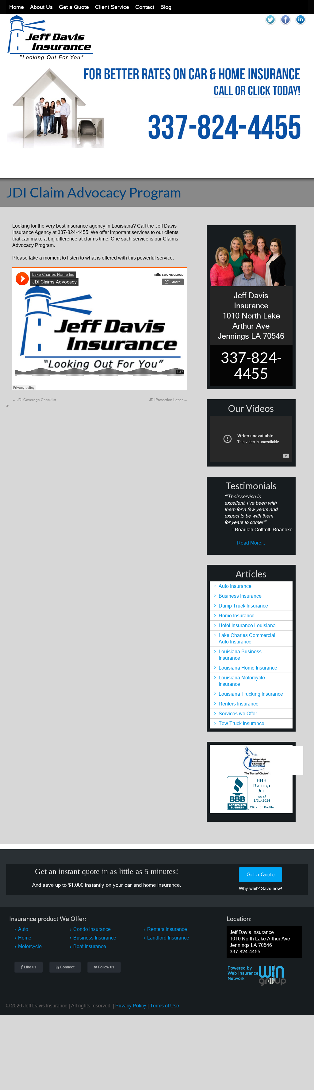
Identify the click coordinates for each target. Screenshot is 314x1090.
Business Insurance (240, 593)
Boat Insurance (89, 944)
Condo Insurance (92, 927)
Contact (144, 5)
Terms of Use (164, 1003)
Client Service (112, 5)
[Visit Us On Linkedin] (300, 25)
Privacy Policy (130, 1003)
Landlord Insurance (168, 935)
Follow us (105, 965)
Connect (67, 965)
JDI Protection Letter (168, 397)
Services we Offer (238, 711)
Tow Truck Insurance (241, 721)
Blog (165, 5)
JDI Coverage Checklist (34, 397)
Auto (23, 927)
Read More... (251, 540)
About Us (41, 5)
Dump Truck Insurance (243, 603)
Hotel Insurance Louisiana (247, 623)
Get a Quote (74, 5)
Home (16, 5)
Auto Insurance (235, 584)
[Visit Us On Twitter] (270, 25)
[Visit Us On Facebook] (285, 25)
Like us (29, 965)
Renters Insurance (238, 701)
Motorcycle (30, 944)
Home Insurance (237, 613)
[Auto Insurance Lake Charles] (50, 56)
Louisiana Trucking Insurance (251, 691)
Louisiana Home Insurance (248, 665)
